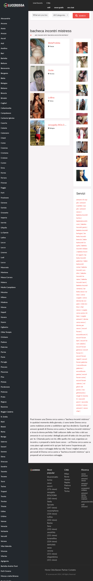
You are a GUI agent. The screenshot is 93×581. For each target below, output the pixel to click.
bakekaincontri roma (82, 264)
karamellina (52, 538)
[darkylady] (82, 175)
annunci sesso (84, 480)
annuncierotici (86, 502)
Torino (51, 101)
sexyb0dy (51, 532)
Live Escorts (38, 3)
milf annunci (84, 506)
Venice (66, 480)
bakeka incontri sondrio (81, 270)
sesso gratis (59, 7)
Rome (66, 477)
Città (48, 3)
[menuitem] (37, 3)
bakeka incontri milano (81, 247)
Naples (66, 482)
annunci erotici (84, 484)
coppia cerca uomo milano (82, 313)
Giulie (51, 70)
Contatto (72, 570)
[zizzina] (82, 104)
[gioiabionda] (82, 90)
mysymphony (53, 511)
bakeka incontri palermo (81, 258)
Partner (65, 570)
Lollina (51, 97)
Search (82, 16)
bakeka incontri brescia (81, 236)
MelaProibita (54, 43)
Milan (66, 474)
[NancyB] (82, 133)
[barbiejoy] (82, 147)
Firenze (52, 46)
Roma (66, 488)
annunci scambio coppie (81, 206)
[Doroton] (82, 48)
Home (47, 570)
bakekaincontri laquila (81, 243)
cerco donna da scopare (81, 301)
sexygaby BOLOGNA (58, 125)
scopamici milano (85, 489)
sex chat (70, 7)
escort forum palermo (81, 360)
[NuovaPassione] (82, 161)
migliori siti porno (81, 387)
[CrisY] (82, 76)
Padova (66, 485)
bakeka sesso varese (81, 292)
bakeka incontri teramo (81, 276)
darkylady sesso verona (51, 548)
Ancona (52, 73)
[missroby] (82, 119)
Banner (58, 570)
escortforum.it (81, 334)
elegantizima (52, 557)
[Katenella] (82, 62)
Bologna (52, 128)
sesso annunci (84, 475)
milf (48, 7)
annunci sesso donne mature (84, 496)
